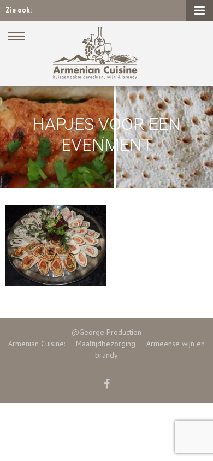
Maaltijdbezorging (100, 343)
